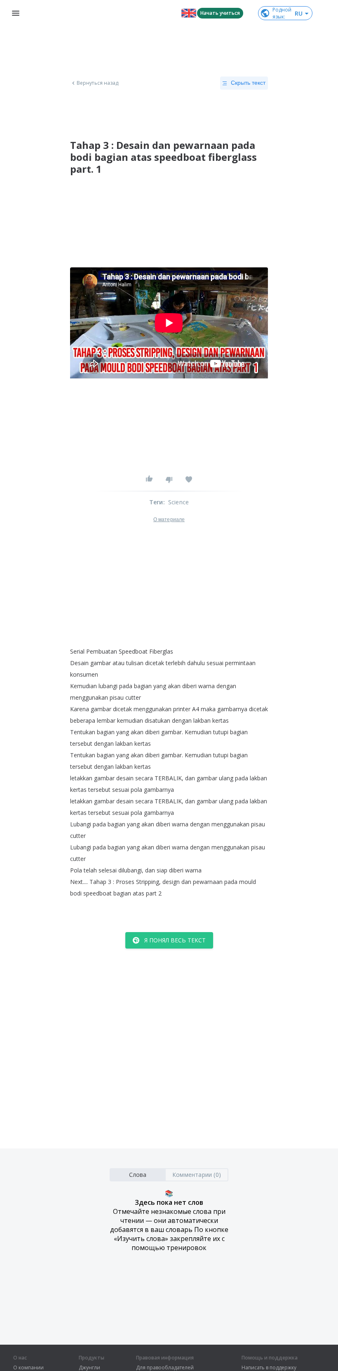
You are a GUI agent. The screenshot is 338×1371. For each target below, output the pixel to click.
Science (178, 502)
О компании (28, 1367)
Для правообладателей (165, 1367)
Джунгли (89, 1367)
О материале (169, 519)
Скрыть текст (248, 82)
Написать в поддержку (269, 1367)
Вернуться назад (98, 83)
